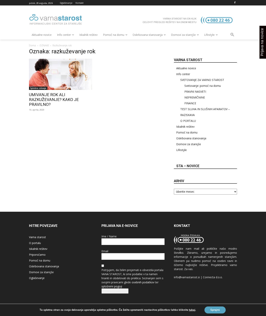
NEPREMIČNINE (194, 97)
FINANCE (190, 103)
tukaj (192, 310)
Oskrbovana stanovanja (191, 138)
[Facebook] (235, 3)
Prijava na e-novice (115, 291)
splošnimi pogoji (111, 286)
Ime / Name (109, 236)
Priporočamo (37, 254)
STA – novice (187, 166)
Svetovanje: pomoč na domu (202, 86)
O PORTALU (188, 121)
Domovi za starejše (188, 144)
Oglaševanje (37, 278)
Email (104, 251)
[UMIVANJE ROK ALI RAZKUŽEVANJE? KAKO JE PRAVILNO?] (60, 74)
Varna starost (37, 237)
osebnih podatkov (143, 282)
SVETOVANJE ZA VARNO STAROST (202, 80)
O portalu (35, 243)
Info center (183, 74)
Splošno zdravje (38, 88)
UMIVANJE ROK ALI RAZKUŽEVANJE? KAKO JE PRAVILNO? (54, 99)
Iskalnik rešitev (185, 126)
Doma (32, 45)
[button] (232, 35)
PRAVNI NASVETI (195, 91)
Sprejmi (215, 310)
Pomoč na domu (186, 132)
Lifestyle (181, 150)
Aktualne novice (186, 68)
